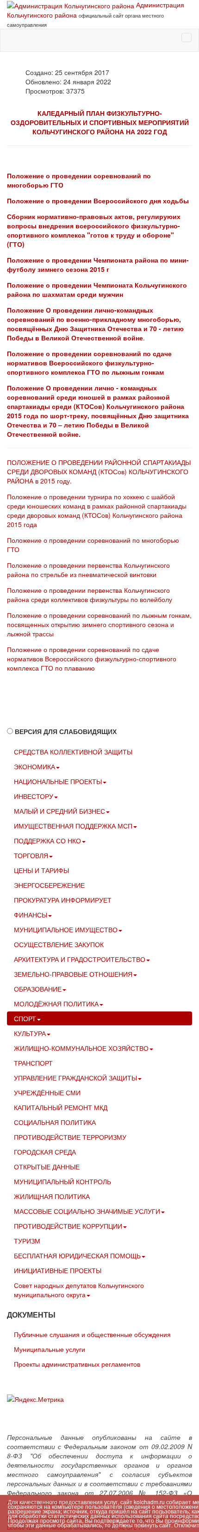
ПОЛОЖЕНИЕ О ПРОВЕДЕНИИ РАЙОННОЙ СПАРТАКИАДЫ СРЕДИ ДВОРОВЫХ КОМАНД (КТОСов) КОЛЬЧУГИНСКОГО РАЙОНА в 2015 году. (99, 471)
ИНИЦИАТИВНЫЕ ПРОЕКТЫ (57, 1270)
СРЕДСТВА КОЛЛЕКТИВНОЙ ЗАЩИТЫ (73, 751)
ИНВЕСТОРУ (33, 796)
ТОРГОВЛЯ (31, 855)
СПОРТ (25, 1018)
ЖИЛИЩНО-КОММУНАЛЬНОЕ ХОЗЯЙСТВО (81, 1048)
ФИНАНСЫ (30, 914)
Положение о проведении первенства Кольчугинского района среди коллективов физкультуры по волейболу (89, 594)
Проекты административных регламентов (77, 1364)
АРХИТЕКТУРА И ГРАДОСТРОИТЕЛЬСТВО (79, 959)
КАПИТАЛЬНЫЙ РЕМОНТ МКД (60, 1107)
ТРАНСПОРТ (33, 1062)
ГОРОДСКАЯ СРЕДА (45, 1151)
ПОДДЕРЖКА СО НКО (47, 840)
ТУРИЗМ (27, 1240)
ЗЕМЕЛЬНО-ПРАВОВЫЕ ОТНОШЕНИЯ (73, 974)
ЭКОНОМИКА (34, 766)
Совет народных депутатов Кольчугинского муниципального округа (79, 1290)
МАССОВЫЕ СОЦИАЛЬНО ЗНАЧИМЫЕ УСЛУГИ (87, 1211)
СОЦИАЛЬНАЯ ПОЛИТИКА (55, 1122)
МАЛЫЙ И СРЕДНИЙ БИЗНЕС (59, 811)
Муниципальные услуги (49, 1349)
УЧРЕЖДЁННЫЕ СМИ (47, 1092)
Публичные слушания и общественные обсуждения (92, 1334)
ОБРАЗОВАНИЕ (38, 988)
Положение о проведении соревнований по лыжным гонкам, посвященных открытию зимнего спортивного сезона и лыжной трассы (99, 624)
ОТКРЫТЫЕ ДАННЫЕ (47, 1166)
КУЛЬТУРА (30, 1033)
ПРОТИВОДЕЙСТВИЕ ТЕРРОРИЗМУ (70, 1137)
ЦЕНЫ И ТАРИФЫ (41, 870)
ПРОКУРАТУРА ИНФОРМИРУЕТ (63, 899)
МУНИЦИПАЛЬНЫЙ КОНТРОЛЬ (62, 1181)
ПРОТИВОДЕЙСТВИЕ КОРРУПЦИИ (68, 1226)
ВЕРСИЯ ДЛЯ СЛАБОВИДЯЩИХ (66, 731)
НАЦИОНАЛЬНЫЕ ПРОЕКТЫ (58, 781)
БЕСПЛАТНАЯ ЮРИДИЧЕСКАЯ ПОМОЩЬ (77, 1255)
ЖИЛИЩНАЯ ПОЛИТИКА (52, 1196)
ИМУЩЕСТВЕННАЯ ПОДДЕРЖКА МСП (73, 825)
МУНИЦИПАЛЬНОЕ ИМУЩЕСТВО (66, 929)
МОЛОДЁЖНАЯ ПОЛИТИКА (56, 1003)
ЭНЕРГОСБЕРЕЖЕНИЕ (49, 885)
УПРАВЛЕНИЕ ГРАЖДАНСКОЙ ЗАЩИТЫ (75, 1077)
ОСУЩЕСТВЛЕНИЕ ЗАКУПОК (59, 944)
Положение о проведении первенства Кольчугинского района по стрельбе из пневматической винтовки (88, 569)
